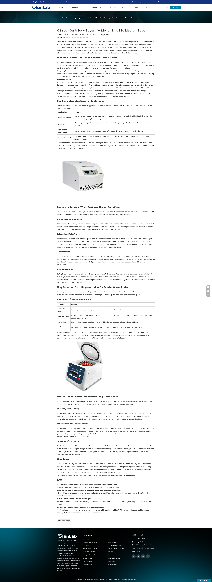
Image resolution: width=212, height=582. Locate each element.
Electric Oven (87, 561)
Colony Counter (88, 558)
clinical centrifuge (64, 521)
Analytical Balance (89, 552)
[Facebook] (134, 556)
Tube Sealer (111, 561)
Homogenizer (112, 542)
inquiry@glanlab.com (143, 2)
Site (107, 35)
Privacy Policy (132, 580)
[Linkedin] (138, 556)
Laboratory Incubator (115, 545)
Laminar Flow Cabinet (90, 549)
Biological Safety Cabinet (91, 555)
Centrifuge (86, 539)
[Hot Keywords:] (167, 7)
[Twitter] (148, 556)
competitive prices (63, 561)
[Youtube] (143, 556)
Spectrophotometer (114, 558)
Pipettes (110, 555)
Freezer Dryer (87, 564)
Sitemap (124, 580)
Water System (112, 564)
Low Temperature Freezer (116, 549)
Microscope (111, 552)
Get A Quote (175, 7)
